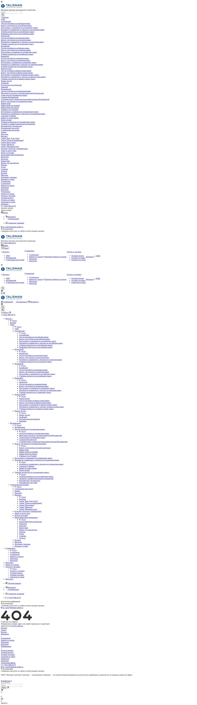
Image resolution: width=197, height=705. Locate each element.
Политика (5, 661)
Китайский (23, 368)
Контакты (5, 644)
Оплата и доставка (17, 571)
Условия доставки (8, 655)
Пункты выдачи (7, 650)
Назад (14, 321)
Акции (3, 630)
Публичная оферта (8, 663)
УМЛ (17, 329)
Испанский (23, 353)
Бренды (4, 632)
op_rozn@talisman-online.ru (13, 227)
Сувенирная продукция (24, 489)
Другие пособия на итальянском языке (34, 433)
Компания (5, 634)
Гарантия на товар (8, 657)
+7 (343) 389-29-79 (8, 206)
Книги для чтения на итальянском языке (35, 448)
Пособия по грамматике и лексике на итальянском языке (41, 464)
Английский (24, 335)
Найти (4, 688)
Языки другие (24, 415)
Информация (6, 646)
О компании (15, 552)
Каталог (13, 323)
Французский (24, 399)
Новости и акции (7, 640)
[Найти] (3, 14)
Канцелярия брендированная (30, 522)
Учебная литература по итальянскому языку (36, 476)
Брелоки (22, 499)
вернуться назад (7, 626)
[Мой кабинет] (2, 291)
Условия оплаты (7, 653)
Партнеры (5, 642)
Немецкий (23, 382)
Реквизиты (5, 659)
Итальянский (20, 427)
